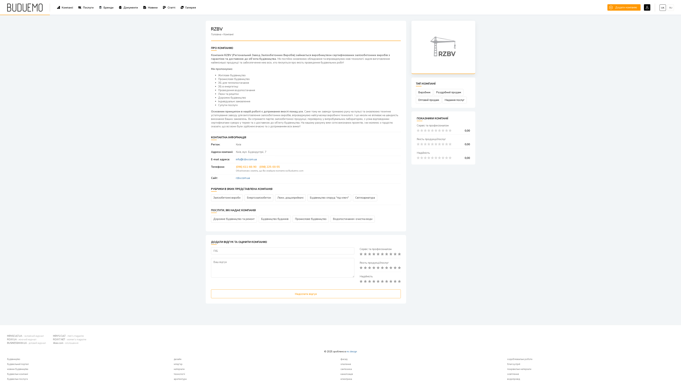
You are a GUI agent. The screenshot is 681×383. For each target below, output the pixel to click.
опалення (345, 364)
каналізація (346, 374)
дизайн (177, 359)
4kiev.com (65, 343)
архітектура (180, 379)
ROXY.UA (21, 339)
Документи (130, 7)
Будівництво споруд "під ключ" (329, 197)
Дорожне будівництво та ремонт (234, 219)
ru (670, 7)
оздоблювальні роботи (519, 359)
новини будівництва (17, 369)
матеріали (179, 369)
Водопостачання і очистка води (352, 219)
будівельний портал (18, 364)
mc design (351, 351)
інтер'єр (178, 364)
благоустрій (513, 364)
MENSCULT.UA (25, 336)
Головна (216, 34)
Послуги (88, 7)
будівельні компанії (17, 374)
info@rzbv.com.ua (246, 159)
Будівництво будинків (275, 219)
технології (179, 374)
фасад (343, 359)
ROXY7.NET (69, 339)
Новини (153, 7)
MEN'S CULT (68, 336)
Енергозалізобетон (259, 197)
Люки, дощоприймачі (290, 197)
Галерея (190, 7)
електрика (346, 379)
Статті (171, 7)
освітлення (513, 374)
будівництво (13, 359)
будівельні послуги (17, 379)
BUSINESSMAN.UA (26, 343)
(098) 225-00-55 (269, 167)
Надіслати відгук (306, 294)
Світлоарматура (365, 197)
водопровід (513, 379)
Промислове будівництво (310, 219)
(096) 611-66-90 (246, 167)
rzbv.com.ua (243, 178)
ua (662, 7)
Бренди (109, 7)
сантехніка (346, 369)
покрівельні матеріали (519, 369)
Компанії (67, 7)
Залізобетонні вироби (226, 197)
